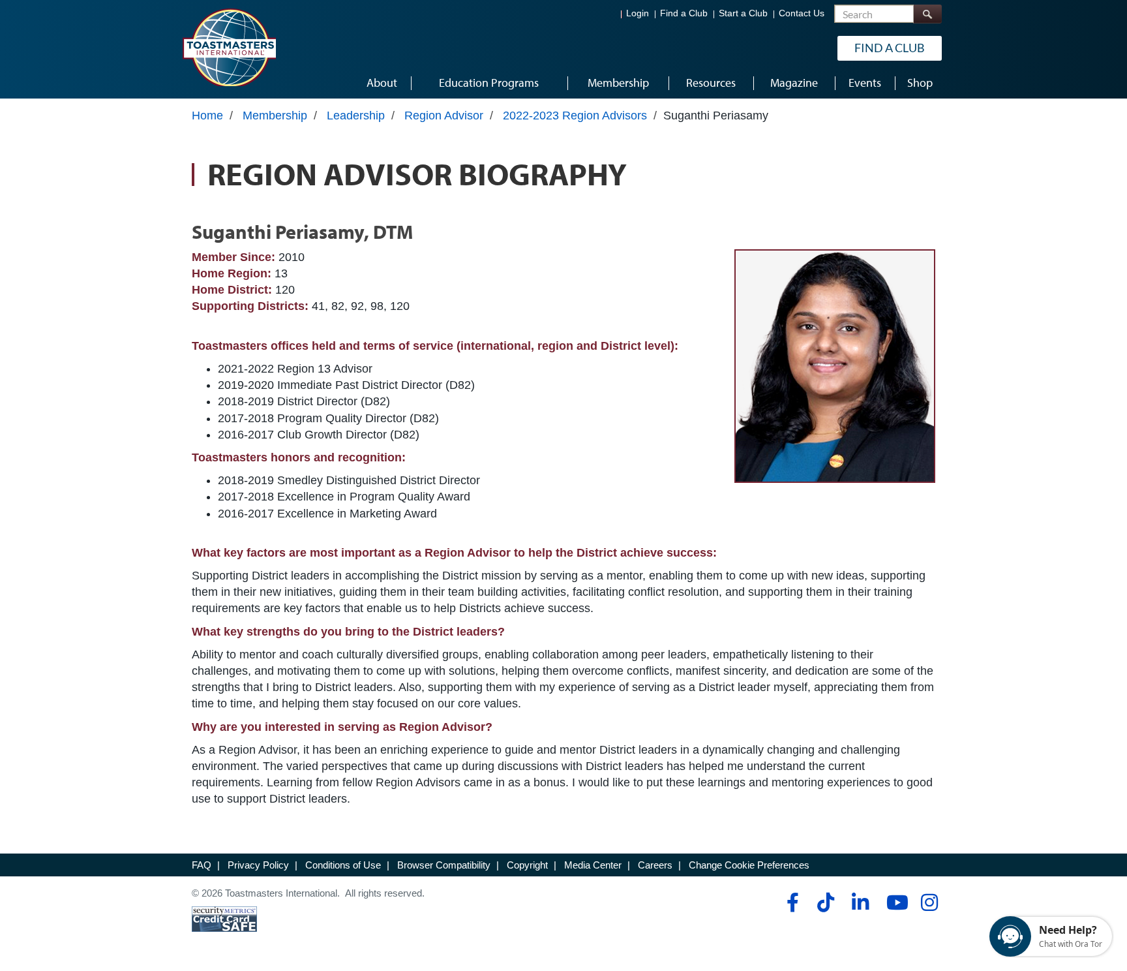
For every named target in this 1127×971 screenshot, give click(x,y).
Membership (275, 115)
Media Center (593, 865)
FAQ (201, 865)
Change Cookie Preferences (749, 865)
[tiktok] (825, 902)
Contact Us (801, 13)
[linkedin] (860, 902)
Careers (655, 865)
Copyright (527, 865)
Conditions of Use (343, 865)
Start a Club (743, 13)
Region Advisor (443, 115)
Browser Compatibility (443, 865)
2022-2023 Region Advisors (575, 115)
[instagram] (929, 902)
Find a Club (684, 13)
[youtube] (894, 902)
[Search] (927, 14)
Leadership (356, 115)
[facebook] (790, 902)
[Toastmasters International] (229, 47)
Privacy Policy (258, 865)
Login (637, 13)
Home (207, 115)
